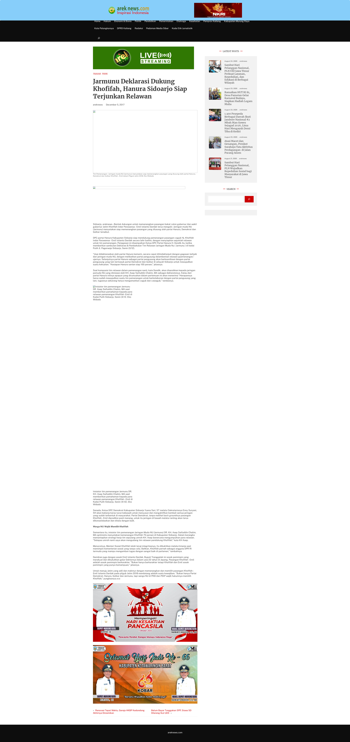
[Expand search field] (98, 38)
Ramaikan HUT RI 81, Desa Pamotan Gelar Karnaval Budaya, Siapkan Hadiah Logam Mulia (238, 98)
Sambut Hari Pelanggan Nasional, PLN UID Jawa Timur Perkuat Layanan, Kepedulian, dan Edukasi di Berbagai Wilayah (236, 74)
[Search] (249, 199)
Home (97, 21)
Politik (104, 74)
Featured (97, 74)
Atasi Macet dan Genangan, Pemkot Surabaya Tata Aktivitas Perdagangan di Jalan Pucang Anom (238, 147)
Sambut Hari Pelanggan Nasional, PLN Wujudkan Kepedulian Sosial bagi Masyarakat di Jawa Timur (238, 170)
